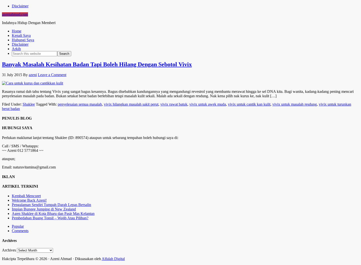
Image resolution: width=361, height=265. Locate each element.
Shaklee (29, 104)
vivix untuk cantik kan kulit (249, 104)
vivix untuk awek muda (207, 104)
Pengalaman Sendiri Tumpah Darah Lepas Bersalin (51, 205)
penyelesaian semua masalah (80, 104)
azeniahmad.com (15, 14)
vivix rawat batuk (173, 104)
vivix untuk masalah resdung (294, 104)
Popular (18, 226)
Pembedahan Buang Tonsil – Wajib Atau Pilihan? (50, 218)
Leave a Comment (52, 75)
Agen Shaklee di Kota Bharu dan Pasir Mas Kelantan (53, 213)
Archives (9, 250)
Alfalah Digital (113, 259)
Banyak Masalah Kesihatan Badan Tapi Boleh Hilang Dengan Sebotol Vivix (97, 64)
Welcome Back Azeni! (29, 200)
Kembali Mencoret (26, 196)
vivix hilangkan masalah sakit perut (131, 104)
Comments (20, 231)
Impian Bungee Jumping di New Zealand (44, 209)
